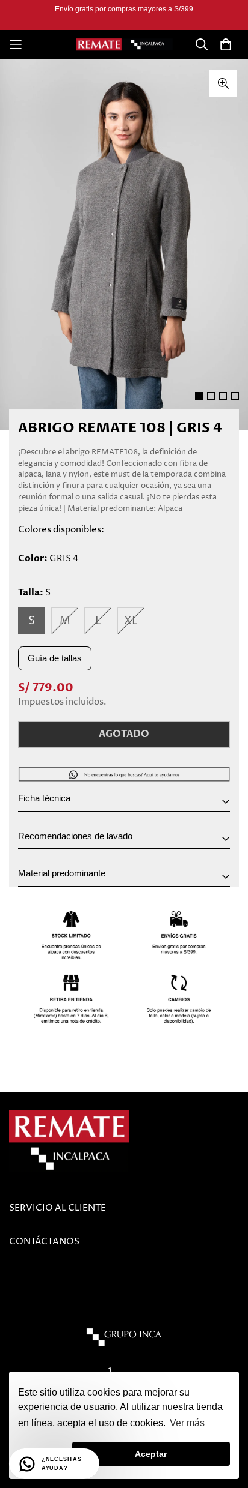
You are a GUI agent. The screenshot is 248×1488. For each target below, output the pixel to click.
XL (131, 620)
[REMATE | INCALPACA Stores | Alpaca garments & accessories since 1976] (124, 44)
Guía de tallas (55, 658)
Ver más (187, 1423)
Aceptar (151, 1454)
